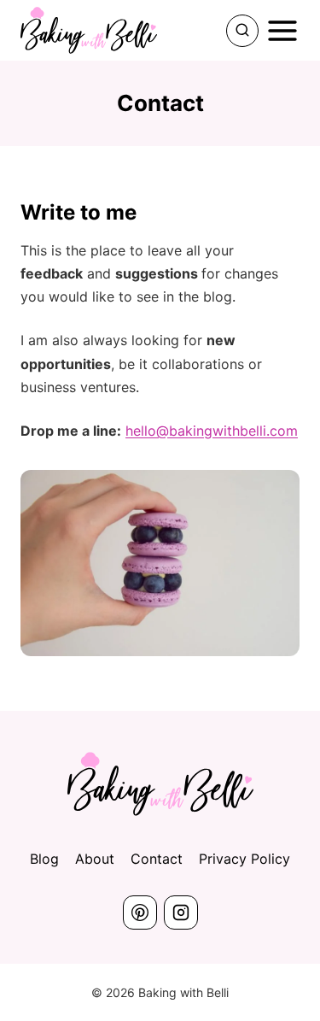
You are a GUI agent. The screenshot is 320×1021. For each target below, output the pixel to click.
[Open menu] (282, 31)
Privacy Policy (244, 858)
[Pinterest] (140, 912)
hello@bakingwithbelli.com (211, 430)
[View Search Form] (242, 31)
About (94, 858)
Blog (44, 858)
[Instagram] (181, 912)
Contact (157, 858)
